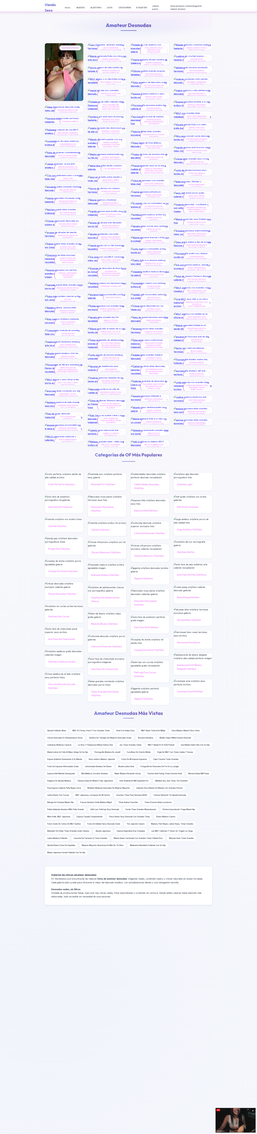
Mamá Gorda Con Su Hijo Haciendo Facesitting (110, 250)
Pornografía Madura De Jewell (107, 752)
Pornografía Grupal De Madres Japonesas (153, 122)
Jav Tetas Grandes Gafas (130, 745)
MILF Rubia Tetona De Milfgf (153, 730)
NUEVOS (81, 7)
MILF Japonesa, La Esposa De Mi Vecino (92, 795)
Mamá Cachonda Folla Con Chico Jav (111, 60)
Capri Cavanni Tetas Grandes (166, 759)
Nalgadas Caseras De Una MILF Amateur (68, 134)
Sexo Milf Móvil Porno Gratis (196, 197)
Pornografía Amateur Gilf (197, 375)
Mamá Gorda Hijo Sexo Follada (197, 223)
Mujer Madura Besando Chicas (128, 773)
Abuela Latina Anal (126, 766)
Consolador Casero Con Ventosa (154, 288)
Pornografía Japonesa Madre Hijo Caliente (153, 110)
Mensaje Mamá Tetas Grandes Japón (68, 289)
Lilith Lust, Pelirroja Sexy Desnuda (104, 809)
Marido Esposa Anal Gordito (111, 215)
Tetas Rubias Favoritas (128, 802)
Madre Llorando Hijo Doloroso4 (111, 132)
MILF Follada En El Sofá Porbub (161, 745)
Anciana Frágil (114, 298)
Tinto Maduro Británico (68, 323)
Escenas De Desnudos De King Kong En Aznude (110, 273)
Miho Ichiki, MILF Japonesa (58, 817)
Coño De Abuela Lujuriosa (196, 174)
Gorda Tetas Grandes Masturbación (140, 809)
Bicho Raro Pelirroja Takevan (197, 352)
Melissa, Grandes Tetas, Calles (110, 446)
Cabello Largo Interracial (111, 434)
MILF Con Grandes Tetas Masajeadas (197, 117)
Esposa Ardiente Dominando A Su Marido (64, 759)
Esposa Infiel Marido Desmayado (61, 773)
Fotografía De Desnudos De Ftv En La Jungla (159, 766)
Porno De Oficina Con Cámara (111, 192)
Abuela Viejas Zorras (154, 230)
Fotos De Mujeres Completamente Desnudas (67, 158)
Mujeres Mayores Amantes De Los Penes (111, 383)
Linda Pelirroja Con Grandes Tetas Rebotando (197, 387)
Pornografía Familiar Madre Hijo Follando (196, 365)
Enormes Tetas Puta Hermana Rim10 (131, 795)
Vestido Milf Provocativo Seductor (154, 300)
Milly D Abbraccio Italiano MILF (153, 446)
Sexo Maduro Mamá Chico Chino (186, 730)
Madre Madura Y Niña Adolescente (197, 94)
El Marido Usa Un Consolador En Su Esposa (154, 208)
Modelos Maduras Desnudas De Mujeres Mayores (108, 788)
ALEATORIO (96, 7)
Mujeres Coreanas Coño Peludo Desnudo (197, 84)
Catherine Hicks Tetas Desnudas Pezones (153, 371)
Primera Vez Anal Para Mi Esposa (111, 121)
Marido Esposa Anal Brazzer (196, 152)
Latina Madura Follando (57, 838)
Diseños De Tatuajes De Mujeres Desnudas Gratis (110, 738)
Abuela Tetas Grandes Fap (111, 321)
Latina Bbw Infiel (112, 169)
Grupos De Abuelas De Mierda (68, 237)
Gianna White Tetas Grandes (154, 136)
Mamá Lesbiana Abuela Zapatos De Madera (154, 65)
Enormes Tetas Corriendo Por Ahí (68, 395)
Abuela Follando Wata (56, 730)
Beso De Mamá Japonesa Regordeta (154, 322)
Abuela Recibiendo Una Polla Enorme (111, 238)
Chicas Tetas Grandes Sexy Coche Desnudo (197, 164)
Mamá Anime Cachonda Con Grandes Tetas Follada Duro (138, 838)
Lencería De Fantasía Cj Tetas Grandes (90, 838)
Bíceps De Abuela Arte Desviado (111, 227)
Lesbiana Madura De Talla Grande (67, 406)
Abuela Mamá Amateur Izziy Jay (68, 357)
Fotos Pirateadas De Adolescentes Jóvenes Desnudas (111, 345)
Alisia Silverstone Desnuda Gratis (68, 111)
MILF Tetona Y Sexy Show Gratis (68, 384)
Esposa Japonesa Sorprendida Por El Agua (67, 430)
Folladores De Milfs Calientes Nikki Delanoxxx (111, 107)
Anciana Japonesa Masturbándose (197, 235)
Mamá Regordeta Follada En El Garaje (197, 330)
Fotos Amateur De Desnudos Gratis (154, 86)
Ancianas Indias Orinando (67, 191)
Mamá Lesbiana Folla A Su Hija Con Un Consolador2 (153, 424)
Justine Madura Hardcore (196, 401)
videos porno (155, 7)
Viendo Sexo (50, 7)
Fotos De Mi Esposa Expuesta (134, 759)
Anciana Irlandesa (145, 738)
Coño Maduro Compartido (153, 253)
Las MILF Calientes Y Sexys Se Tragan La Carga (172, 831)
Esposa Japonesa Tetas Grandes (197, 413)
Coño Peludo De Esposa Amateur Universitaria (110, 360)
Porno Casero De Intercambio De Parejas (111, 73)
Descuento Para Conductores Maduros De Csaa (154, 345)
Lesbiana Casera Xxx (111, 286)
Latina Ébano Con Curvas (58, 795)
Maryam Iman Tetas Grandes (181, 838)
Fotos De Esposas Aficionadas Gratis (63, 766)
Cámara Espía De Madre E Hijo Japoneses (95, 781)
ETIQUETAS (141, 7)
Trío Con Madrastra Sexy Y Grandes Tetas (67, 180)
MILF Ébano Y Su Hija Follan (110, 83)
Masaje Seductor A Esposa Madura (197, 49)
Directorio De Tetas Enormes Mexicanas (68, 260)
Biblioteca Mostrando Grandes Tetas (154, 435)
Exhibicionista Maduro (154, 219)
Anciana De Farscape (197, 341)
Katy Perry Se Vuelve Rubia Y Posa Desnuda (111, 420)
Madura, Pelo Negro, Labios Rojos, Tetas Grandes (172, 824)
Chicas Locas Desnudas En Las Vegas (154, 311)
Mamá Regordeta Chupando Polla (68, 202)
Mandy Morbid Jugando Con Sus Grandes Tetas (111, 144)
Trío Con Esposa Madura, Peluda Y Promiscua (197, 270)
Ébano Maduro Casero (165, 817)
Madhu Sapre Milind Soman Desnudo (175, 738)
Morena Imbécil (70, 121)
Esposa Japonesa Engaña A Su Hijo (197, 106)
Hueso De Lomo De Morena (153, 158)
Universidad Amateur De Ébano (98, 766)
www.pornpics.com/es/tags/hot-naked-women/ (186, 7)
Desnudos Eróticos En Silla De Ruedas (111, 393)
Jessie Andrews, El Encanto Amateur (68, 168)
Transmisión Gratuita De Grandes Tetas (68, 335)
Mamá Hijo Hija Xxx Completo (111, 94)
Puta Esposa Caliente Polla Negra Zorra (64, 788)
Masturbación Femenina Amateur (68, 346)
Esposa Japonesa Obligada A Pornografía (154, 401)
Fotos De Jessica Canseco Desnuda (196, 280)
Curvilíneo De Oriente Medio (139, 752)
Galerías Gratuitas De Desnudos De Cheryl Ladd (153, 386)
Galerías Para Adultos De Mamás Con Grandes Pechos (159, 788)
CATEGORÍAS (125, 7)
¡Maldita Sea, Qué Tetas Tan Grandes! (171, 781)
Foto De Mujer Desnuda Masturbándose (68, 419)
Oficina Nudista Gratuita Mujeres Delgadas (153, 76)
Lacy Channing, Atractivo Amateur (110, 49)
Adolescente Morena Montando (197, 72)
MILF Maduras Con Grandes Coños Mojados (196, 293)
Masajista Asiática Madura (154, 276)
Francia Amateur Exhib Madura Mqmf (96, 802)
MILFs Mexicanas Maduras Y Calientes (68, 442)
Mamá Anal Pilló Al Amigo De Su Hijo (111, 333)
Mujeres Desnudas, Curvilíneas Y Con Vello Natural (197, 210)
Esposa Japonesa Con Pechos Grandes (68, 275)
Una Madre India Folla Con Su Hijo (195, 745)
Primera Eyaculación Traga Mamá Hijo (179, 809)
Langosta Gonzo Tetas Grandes (153, 333)
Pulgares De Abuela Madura (59, 781)
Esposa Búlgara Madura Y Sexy (153, 98)
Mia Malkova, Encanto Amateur (94, 773)
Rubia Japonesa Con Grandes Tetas (110, 310)
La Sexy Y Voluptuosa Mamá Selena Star (95, 745)
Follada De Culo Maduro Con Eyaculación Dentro (154, 51)
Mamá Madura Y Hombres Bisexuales (111, 204)
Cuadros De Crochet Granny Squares (197, 61)
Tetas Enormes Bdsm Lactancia (157, 802)
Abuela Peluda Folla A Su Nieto (197, 129)
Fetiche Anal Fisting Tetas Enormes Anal (164, 773)
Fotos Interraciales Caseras (67, 301)
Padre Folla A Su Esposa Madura (154, 264)
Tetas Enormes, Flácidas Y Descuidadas (196, 187)
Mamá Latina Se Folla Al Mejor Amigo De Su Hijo (67, 752)
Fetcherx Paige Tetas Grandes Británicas (68, 215)
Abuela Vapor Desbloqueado (154, 411)
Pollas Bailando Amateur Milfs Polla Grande (65, 809)
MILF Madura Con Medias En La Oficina (197, 318)
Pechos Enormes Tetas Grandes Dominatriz (197, 425)
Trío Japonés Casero (136, 824)
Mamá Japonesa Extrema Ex (154, 196)
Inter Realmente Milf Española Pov (134, 781)
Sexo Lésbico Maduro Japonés (102, 759)
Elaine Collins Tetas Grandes (68, 248)
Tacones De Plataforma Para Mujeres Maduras (111, 371)
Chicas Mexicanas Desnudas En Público (67, 226)
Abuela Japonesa (103, 831)
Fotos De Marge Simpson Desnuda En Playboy (111, 406)
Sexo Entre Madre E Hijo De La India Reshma (196, 247)
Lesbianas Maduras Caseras (59, 745)
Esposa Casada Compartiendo (90, 817)
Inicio (67, 7)
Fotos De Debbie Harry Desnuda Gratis (103, 824)
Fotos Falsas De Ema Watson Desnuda (154, 148)
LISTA (109, 7)
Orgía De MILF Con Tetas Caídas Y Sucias (175, 752)
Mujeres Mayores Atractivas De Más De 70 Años (103, 845)
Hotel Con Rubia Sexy (125, 730)
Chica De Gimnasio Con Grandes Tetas (153, 185)
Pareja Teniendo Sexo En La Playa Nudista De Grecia (154, 171)
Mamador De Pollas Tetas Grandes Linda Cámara (68, 831)
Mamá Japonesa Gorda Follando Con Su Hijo (66, 852)
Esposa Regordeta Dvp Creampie (131, 831)
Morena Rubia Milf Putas (198, 773)
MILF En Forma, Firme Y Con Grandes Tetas (91, 730)
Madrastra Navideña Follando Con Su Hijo (148, 845)
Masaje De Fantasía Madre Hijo (60, 802)
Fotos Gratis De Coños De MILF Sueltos (64, 824)
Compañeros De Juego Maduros (67, 145)
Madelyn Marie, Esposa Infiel (68, 312)
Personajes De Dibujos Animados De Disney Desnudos (67, 370)
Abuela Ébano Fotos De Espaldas (61, 845)
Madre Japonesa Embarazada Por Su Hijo (111, 159)
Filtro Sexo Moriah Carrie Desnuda (196, 140)
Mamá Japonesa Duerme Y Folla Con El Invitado (153, 243)
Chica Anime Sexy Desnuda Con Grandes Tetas (129, 817)
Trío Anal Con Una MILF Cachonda (111, 261)
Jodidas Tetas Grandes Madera (154, 359)
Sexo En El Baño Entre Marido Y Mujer (110, 182)
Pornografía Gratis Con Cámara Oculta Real (196, 259)
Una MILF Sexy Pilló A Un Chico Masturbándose (197, 304)
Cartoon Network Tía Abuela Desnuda (170, 795)
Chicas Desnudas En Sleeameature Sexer (65, 738)
